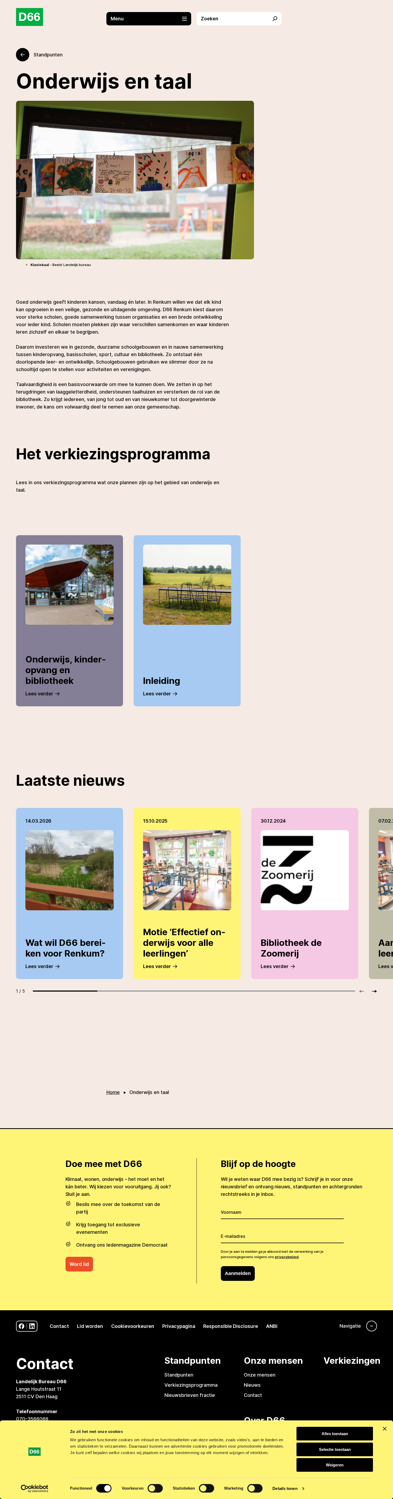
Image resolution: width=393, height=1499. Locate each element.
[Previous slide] (363, 991)
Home (113, 1092)
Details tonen (284, 1488)
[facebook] (21, 1326)
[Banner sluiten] (385, 1429)
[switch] (155, 1488)
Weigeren (335, 1465)
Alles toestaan (335, 1433)
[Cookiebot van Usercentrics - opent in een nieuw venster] (34, 1489)
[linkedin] (32, 1326)
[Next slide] (372, 991)
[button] (151, 18)
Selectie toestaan (335, 1449)
